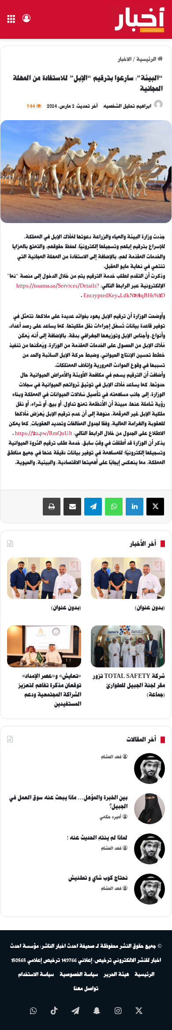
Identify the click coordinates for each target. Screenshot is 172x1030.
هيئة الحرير (116, 974)
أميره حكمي (110, 816)
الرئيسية (146, 59)
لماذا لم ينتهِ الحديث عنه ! (97, 837)
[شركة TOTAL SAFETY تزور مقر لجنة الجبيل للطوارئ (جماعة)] (128, 646)
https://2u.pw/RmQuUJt (43, 433)
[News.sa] (138, 19)
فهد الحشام (111, 756)
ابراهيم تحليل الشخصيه (127, 106)
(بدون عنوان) (150, 607)
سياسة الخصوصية (79, 974)
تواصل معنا (86, 988)
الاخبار (124, 59)
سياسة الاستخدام (36, 974)
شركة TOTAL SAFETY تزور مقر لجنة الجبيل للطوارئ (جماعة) (129, 685)
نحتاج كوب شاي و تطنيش (97, 878)
